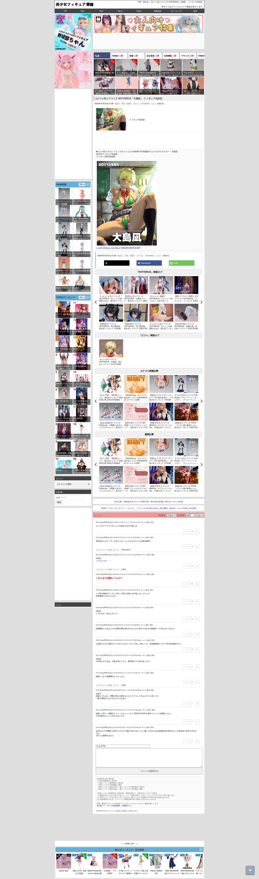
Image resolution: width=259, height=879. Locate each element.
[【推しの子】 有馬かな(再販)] (79, 868)
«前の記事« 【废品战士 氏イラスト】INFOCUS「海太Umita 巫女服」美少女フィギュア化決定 (148, 501)
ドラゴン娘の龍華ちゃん (64, 315)
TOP (139, 1)
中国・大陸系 (126, 103)
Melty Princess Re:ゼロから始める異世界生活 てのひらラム (94, 871)
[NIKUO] (81, 309)
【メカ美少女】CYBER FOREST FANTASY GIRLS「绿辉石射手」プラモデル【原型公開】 (126, 74)
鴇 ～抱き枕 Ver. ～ (63, 401)
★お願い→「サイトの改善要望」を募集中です (114, 805)
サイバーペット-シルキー (63, 219)
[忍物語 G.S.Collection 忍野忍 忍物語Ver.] (81, 283)
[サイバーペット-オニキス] (64, 248)
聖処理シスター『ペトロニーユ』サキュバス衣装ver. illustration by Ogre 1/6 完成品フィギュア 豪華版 (64, 384)
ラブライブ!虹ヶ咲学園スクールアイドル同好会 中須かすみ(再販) (141, 871)
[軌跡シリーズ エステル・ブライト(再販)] (64, 283)
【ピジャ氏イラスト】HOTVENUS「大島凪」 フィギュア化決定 (128, 98)
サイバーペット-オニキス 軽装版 (63, 237)
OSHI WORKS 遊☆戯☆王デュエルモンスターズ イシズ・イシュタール (187, 871)
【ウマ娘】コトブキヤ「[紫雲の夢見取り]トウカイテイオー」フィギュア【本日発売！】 (104, 92)
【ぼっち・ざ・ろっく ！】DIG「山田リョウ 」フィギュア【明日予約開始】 (193, 92)
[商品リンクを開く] (111, 130)
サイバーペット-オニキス (63, 254)
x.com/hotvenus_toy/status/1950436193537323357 (118, 247)
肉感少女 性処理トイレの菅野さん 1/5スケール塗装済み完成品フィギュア (64, 367)
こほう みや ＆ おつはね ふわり (81, 384)
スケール (136, 103)
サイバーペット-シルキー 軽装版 (63, 202)
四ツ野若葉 (78, 418)
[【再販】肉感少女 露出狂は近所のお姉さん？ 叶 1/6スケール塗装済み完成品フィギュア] (81, 465)
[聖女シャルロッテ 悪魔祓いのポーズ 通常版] (64, 430)
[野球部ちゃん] (64, 465)
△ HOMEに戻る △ (129, 843)
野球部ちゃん (61, 470)
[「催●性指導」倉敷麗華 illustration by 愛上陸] (64, 448)
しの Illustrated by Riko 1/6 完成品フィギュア (82, 402)
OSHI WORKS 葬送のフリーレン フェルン (172, 871)
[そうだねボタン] (187, 531)
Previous (95, 303)
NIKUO (76, 314)
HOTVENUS (145, 103)
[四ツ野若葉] (81, 413)
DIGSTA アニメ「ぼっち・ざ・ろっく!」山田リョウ (64, 271)
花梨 (75, 348)
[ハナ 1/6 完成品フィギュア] (64, 344)
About (120, 11)
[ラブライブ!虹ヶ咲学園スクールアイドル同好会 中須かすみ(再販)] (141, 868)
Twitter (138, 11)
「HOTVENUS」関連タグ (149, 271)
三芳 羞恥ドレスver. (82, 331)
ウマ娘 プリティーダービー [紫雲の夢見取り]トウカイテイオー (125, 871)
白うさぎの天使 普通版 (82, 271)
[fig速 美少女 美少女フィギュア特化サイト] (129, 4)
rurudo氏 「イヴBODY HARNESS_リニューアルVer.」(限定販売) (110, 871)
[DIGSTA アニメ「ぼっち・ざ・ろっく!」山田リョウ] (64, 265)
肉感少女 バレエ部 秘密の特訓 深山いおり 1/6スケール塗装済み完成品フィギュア (82, 436)
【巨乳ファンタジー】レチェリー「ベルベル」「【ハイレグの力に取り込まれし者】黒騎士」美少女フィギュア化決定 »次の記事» (149, 508)
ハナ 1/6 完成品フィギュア (64, 350)
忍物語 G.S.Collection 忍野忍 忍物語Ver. (81, 289)
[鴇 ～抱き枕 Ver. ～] (64, 396)
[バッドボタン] (197, 531)
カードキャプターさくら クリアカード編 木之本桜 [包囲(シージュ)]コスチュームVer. (82, 202)
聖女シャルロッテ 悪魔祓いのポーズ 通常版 (64, 436)
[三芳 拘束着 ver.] (81, 361)
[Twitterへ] (117, 263)
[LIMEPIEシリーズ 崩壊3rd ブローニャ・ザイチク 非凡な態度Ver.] (81, 231)
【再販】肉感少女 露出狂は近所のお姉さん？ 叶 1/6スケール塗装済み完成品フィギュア (82, 471)
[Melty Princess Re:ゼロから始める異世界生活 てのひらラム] (94, 868)
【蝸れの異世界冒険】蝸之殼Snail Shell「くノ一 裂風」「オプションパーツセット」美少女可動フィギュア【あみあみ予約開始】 (104, 74)
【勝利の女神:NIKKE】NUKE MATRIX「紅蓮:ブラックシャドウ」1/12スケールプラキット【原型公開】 (148, 74)
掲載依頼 (157, 11)
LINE (175, 263)
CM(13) (161, 103)
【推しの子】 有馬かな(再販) (79, 871)
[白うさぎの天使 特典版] (81, 248)
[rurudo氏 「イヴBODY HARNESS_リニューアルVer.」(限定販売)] (63, 868)
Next (201, 303)
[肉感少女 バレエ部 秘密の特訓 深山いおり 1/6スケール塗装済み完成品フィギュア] (81, 430)
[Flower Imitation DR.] (156, 868)
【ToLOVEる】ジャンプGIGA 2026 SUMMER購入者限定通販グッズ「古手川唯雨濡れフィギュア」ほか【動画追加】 (193, 74)
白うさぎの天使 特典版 (82, 254)
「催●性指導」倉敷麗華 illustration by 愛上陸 (63, 454)
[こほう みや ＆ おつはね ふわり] (81, 378)
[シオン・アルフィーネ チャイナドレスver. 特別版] (64, 413)
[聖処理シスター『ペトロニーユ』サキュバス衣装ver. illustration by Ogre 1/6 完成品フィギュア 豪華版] (64, 378)
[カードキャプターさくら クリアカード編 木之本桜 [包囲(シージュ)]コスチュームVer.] (81, 196)
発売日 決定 (63, 870)
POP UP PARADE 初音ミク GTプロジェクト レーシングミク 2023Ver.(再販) (82, 219)
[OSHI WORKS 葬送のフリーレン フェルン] (171, 868)
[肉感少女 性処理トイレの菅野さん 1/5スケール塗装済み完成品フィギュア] (64, 361)
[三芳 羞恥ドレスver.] (81, 326)
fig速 (195, 11)
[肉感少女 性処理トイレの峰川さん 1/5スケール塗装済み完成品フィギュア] (81, 448)
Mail (82, 11)
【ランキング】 (176, 11)
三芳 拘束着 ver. (80, 366)
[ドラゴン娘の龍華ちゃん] (64, 309)
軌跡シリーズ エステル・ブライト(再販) (64, 289)
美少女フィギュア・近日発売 (129, 849)
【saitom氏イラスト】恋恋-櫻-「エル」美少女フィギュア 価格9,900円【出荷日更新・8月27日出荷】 (171, 74)
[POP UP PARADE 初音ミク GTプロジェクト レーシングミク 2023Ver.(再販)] (81, 213)
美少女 (146, 1)
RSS (101, 11)
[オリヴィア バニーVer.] (64, 326)
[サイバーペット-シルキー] (64, 213)
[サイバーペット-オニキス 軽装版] (64, 231)
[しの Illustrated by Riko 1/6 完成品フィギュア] (81, 396)
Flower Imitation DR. (156, 871)
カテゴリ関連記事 (149, 370)
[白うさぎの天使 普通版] (81, 265)
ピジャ (153, 103)
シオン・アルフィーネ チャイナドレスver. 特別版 (64, 419)
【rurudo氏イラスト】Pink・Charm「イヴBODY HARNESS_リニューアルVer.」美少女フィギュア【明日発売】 (171, 92)
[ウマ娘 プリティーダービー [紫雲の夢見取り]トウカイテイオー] (125, 868)
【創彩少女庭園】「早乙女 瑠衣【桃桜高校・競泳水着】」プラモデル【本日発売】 (126, 92)
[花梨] (81, 344)
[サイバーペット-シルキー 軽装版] (64, 196)
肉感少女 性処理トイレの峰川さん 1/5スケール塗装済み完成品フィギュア (82, 454)
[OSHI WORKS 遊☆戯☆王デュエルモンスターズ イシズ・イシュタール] (187, 868)
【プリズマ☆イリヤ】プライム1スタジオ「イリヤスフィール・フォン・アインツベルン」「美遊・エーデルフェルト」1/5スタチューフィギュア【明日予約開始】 (148, 92)
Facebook (145, 263)
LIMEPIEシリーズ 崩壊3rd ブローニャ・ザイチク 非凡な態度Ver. (82, 237)
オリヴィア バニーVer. (63, 332)
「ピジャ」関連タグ (149, 335)
